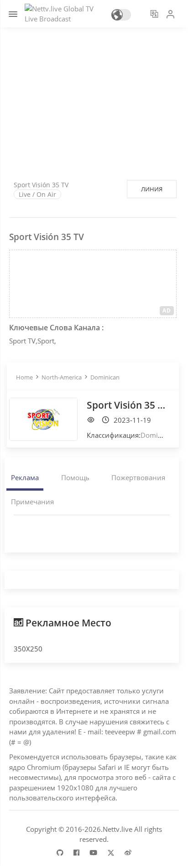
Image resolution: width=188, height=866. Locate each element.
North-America (62, 377)
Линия (151, 189)
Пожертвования (138, 477)
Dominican (105, 377)
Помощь (75, 477)
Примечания (32, 501)
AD (166, 310)
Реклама (25, 477)
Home (24, 377)
